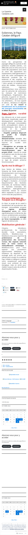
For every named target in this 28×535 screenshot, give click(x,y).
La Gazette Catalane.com (8, 12)
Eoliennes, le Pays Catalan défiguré (11, 34)
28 (17, 421)
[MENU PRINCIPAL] (24, 9)
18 (7, 419)
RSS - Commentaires (8, 366)
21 (17, 419)
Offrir (23, 3)
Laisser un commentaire (8, 306)
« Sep (12, 427)
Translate (12, 322)
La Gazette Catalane (21, 304)
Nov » (15, 427)
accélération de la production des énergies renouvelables (14, 108)
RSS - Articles (6, 365)
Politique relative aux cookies (17, 529)
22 (21, 419)
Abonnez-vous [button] (6, 348)
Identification (16, 348)
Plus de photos (5, 387)
